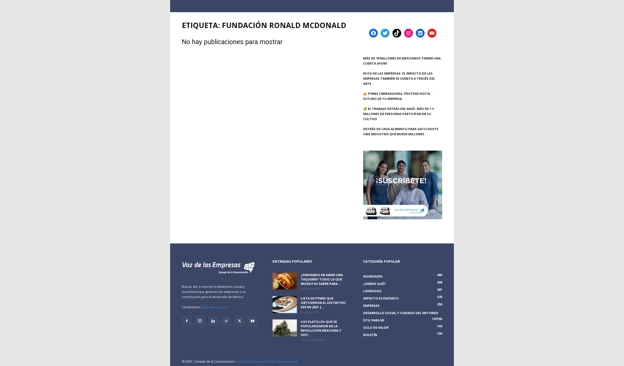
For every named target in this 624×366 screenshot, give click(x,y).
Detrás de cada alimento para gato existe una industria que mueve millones (400, 131)
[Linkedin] (213, 321)
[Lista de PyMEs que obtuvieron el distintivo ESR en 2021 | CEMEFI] (285, 304)
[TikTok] (226, 321)
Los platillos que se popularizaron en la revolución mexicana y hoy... (321, 328)
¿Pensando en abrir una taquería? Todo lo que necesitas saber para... (322, 279)
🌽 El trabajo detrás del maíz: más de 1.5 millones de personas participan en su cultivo (398, 113)
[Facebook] (187, 321)
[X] (239, 321)
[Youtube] (252, 321)
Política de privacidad (282, 361)
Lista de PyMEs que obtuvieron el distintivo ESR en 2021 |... (323, 302)
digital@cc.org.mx (214, 307)
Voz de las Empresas (250, 361)
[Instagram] (200, 321)
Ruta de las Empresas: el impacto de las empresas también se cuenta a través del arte (399, 78)
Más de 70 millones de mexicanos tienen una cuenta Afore (402, 61)
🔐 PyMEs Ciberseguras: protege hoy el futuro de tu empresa (397, 96)
